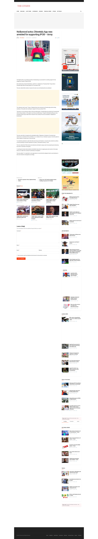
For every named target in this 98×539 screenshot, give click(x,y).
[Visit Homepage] (24, 6)
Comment (19, 230)
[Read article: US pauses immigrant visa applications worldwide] (65, 355)
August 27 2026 (72, 199)
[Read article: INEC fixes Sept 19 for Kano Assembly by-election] (65, 198)
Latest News (28, 11)
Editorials (59, 11)
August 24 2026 (72, 215)
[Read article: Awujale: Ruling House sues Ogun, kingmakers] (65, 206)
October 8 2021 (28, 37)
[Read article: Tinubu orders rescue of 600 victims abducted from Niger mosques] (37, 210)
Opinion (54, 11)
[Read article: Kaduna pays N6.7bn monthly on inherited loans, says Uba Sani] (65, 385)
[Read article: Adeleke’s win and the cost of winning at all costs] (65, 488)
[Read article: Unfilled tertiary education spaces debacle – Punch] (65, 460)
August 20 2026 (73, 308)
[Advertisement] (49, 21)
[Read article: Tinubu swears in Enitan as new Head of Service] (65, 236)
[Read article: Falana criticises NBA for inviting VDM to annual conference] (52, 193)
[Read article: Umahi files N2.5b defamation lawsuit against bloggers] (66, 275)
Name (18, 245)
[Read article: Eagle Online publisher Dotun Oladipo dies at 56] (52, 210)
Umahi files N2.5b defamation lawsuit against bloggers (74, 274)
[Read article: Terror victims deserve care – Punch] (65, 453)
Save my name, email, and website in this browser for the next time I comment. (32, 255)
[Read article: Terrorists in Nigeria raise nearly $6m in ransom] (37, 193)
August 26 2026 (34, 220)
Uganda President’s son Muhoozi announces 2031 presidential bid (74, 369)
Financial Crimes (47, 11)
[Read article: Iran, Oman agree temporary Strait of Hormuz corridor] (65, 362)
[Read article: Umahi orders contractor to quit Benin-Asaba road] (23, 210)
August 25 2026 (73, 300)
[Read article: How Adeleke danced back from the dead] (65, 481)
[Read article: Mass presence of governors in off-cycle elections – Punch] (65, 433)
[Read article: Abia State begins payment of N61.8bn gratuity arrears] (65, 392)
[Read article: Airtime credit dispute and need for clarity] (65, 496)
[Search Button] (80, 11)
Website (40, 250)
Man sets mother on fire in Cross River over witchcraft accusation (75, 305)
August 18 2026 (72, 223)
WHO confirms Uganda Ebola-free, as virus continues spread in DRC (75, 318)
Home (18, 11)
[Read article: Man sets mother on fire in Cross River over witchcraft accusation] (66, 306)
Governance (35, 11)
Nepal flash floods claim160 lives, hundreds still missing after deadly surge (74, 345)
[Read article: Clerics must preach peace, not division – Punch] (65, 439)
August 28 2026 (19, 202)
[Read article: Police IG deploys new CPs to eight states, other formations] (65, 261)
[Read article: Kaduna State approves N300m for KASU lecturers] (65, 400)
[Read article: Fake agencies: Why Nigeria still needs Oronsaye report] (65, 473)
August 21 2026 (72, 454)
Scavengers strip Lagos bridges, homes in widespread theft (75, 298)
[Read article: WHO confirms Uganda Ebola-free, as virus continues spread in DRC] (65, 319)
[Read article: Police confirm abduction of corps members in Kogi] (23, 193)
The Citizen (22, 37)
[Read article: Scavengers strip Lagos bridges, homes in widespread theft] (66, 299)
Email (18, 250)
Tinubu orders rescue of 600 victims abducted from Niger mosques (37, 217)
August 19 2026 (72, 244)
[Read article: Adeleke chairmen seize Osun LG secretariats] (65, 222)
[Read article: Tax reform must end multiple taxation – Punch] (65, 446)
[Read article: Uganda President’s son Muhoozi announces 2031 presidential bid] (65, 370)
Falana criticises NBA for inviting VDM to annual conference (51, 201)
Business (41, 11)
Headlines (22, 11)
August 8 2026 (72, 254)
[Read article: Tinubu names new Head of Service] (65, 243)
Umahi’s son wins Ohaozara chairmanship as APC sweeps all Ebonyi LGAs (75, 213)
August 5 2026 (72, 496)
